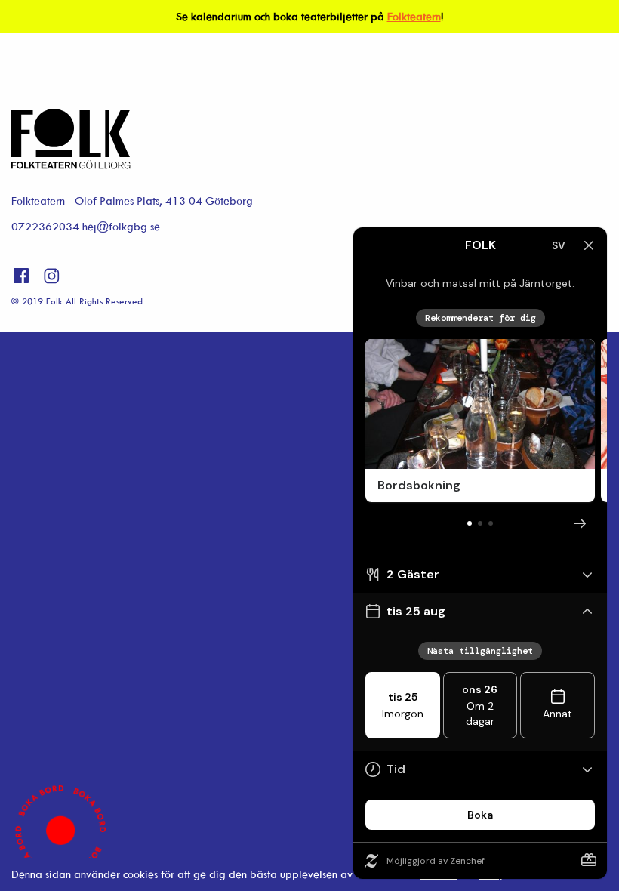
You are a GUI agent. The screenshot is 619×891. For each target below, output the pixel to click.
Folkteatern (414, 16)
